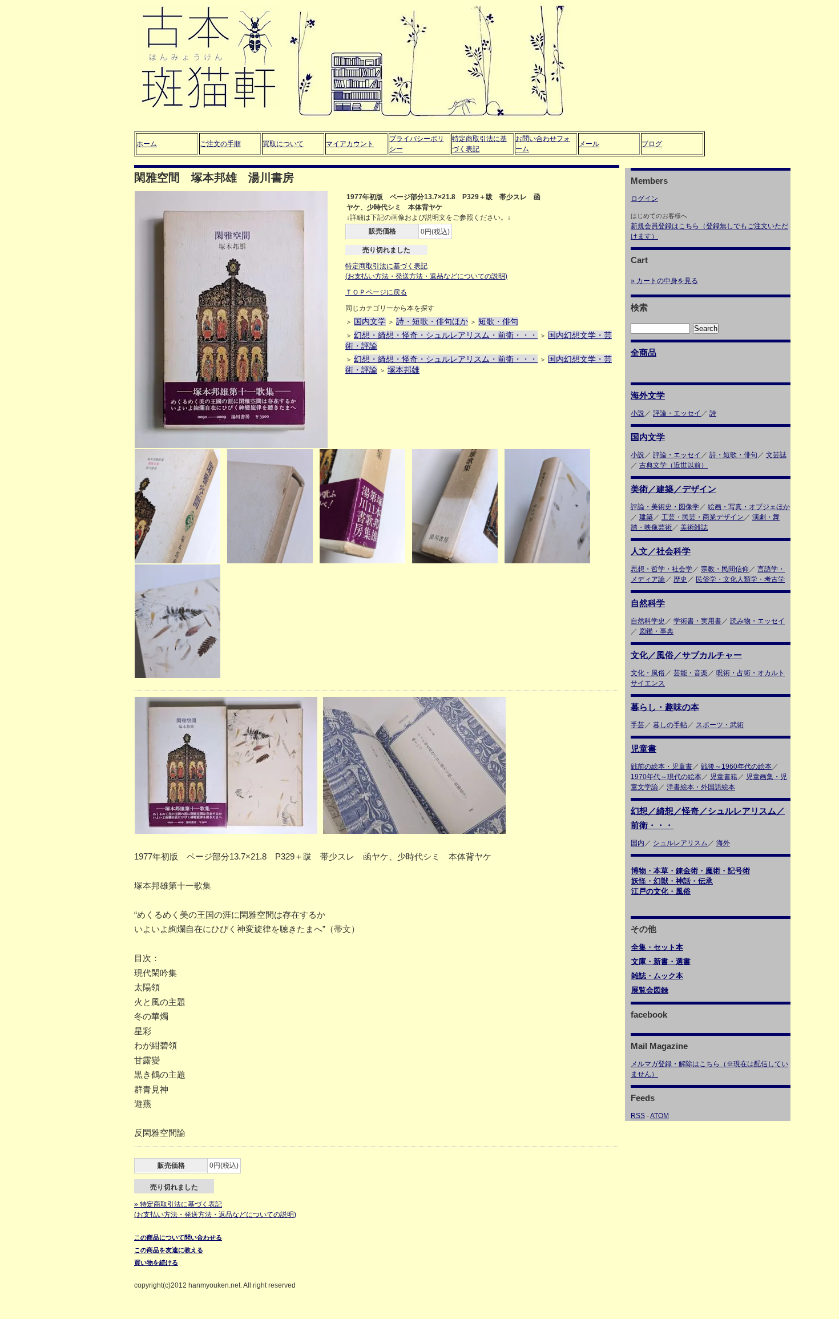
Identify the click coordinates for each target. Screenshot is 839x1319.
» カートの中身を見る (664, 281)
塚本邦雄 (404, 369)
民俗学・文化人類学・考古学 (740, 579)
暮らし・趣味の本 (665, 707)
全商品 (643, 352)
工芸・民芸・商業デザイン (702, 517)
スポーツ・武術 (720, 725)
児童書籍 (723, 777)
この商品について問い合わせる (178, 1237)
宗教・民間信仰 (725, 569)
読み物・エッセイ (757, 621)
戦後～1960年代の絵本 (736, 767)
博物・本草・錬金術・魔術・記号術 (690, 870)
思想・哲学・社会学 (661, 569)
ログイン (644, 199)
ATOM (659, 1116)
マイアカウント (350, 144)
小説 (637, 413)
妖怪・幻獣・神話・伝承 (672, 881)
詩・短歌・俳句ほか (432, 321)
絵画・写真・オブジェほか (749, 507)
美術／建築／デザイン (673, 489)
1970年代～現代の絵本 (666, 777)
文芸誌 (776, 455)
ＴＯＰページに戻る (376, 292)
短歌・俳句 (498, 321)
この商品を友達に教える (168, 1250)
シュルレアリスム (680, 843)
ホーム (146, 144)
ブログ (652, 144)
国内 (637, 843)
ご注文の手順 (220, 144)
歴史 (680, 579)
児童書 (643, 748)
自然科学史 (648, 621)
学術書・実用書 (697, 621)
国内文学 (370, 321)
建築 (646, 517)
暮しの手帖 (670, 725)
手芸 (637, 725)
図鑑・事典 (656, 631)
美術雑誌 (694, 527)
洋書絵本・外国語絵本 (701, 787)
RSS (638, 1116)
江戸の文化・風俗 (661, 891)
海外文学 (648, 395)
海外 (723, 843)
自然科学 (648, 603)
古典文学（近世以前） (673, 465)
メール (589, 144)
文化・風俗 (648, 673)
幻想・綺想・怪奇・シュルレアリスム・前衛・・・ (446, 335)
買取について (283, 144)
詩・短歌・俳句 (733, 455)
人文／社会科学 (661, 551)
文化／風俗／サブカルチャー (686, 655)
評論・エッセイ (677, 413)
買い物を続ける (156, 1262)
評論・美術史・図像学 (665, 507)
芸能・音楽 (690, 673)
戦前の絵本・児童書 (661, 767)
